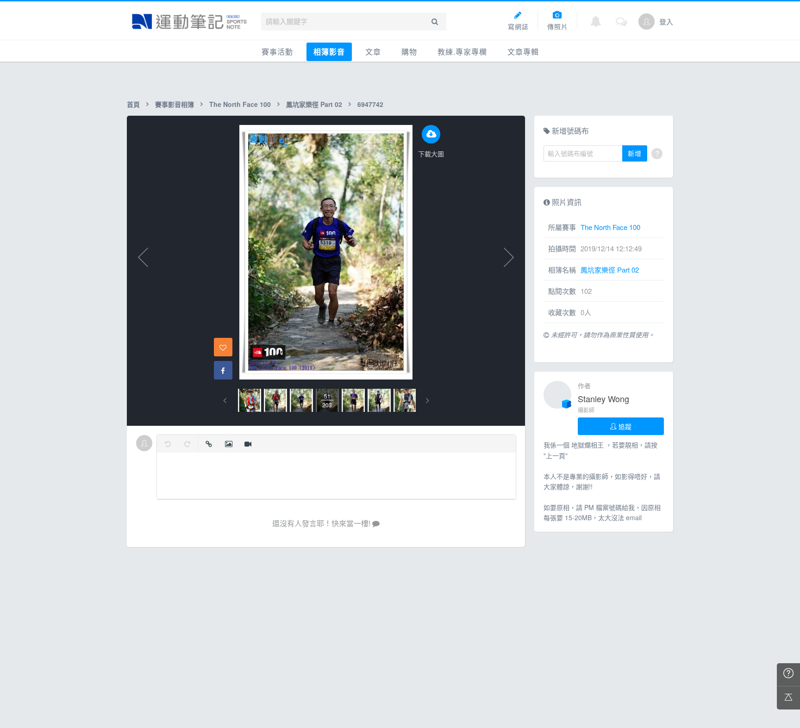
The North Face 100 (240, 104)
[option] (249, 400)
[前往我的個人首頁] (646, 21)
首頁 (133, 104)
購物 (409, 51)
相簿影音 (329, 51)
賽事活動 (277, 51)
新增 (635, 153)
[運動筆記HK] (189, 21)
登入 (666, 21)
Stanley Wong (603, 398)
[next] (427, 400)
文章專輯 (523, 51)
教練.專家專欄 (462, 51)
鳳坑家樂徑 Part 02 (314, 104)
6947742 (370, 104)
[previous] (224, 400)
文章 (373, 51)
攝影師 (586, 410)
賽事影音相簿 (174, 104)
